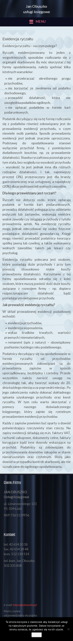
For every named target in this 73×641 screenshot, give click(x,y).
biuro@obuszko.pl (25, 605)
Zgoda (36, 634)
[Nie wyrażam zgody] (68, 629)
